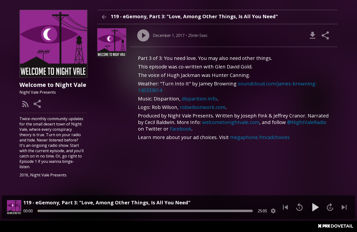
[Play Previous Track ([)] (285, 207)
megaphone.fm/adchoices (260, 137)
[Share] (38, 104)
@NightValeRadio (306, 122)
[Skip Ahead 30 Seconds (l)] (330, 207)
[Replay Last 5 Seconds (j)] (299, 207)
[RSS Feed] (25, 104)
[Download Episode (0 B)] (312, 35)
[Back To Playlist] (104, 17)
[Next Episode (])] (344, 207)
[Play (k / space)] (314, 207)
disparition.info (199, 98)
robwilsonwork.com (202, 107)
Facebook (180, 128)
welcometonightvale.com (230, 122)
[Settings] (273, 211)
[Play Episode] (143, 35)
